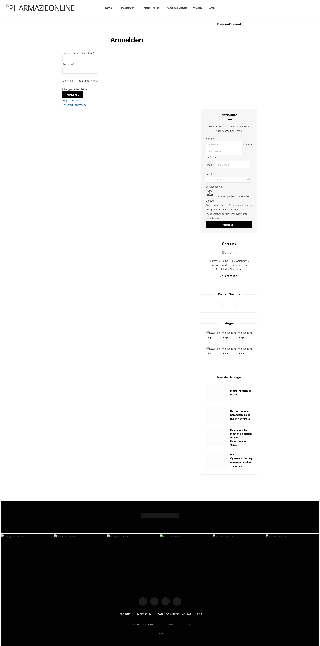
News (108, 7)
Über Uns (124, 614)
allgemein (229, 82)
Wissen (197, 7)
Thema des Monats (176, 7)
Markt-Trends (151, 7)
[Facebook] (143, 601)
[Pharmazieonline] (40, 8)
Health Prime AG (147, 624)
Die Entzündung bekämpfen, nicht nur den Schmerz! (240, 415)
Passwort (68, 64)
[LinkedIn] (177, 601)
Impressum (144, 614)
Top (161, 634)
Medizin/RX (127, 7)
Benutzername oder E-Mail (78, 53)
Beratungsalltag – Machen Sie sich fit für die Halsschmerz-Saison (229, 155)
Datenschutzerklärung (174, 614)
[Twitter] (154, 601)
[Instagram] (166, 601)
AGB (199, 614)
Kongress (229, 282)
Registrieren (69, 100)
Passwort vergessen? (74, 104)
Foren (211, 7)
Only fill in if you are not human (80, 80)
